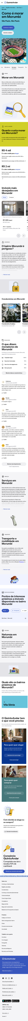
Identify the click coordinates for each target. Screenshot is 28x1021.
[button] (13, 216)
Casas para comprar (14, 797)
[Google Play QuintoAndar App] (6, 1001)
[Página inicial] (11, 2)
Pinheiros (21, 561)
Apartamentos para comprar (14, 793)
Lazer (25, 610)
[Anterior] (19, 236)
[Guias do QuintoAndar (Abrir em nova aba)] (9, 978)
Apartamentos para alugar (14, 755)
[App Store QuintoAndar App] (15, 1001)
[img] (13, 208)
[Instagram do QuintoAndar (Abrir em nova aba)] (6, 978)
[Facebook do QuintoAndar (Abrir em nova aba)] (3, 978)
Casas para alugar (14, 759)
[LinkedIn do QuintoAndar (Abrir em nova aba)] (12, 978)
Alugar (4, 197)
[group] (13, 216)
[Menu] (2, 2)
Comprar (11, 197)
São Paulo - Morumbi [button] (7, 618)
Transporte (16, 610)
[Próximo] (24, 236)
